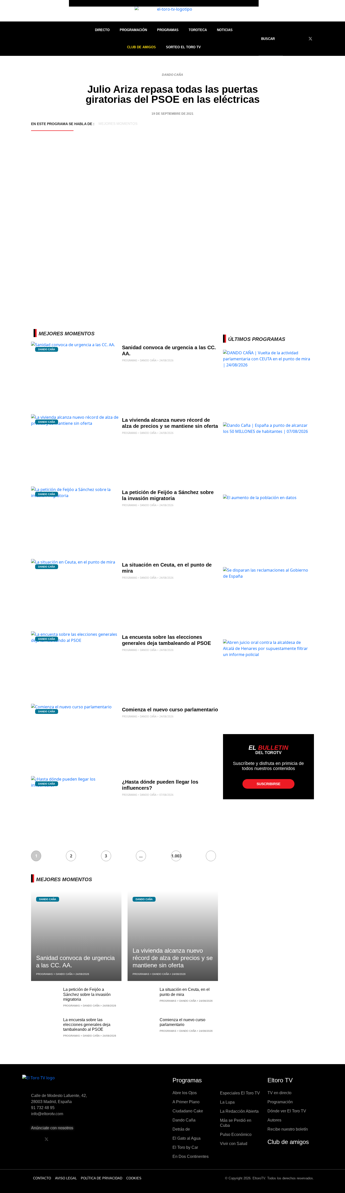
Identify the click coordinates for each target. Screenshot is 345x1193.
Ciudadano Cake (188, 1111)
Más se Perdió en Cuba (235, 1123)
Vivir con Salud (233, 1143)
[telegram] (338, 39)
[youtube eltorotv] (59, 1139)
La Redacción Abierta (239, 1111)
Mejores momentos (117, 124)
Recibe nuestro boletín (287, 1129)
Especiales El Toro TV (240, 1093)
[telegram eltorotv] (85, 1139)
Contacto (42, 1178)
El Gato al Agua (187, 1138)
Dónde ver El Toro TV (286, 1111)
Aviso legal (66, 1178)
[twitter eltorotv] (46, 1139)
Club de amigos (288, 1141)
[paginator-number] (211, 856)
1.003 (176, 856)
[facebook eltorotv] (34, 1139)
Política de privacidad (101, 1178)
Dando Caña (172, 75)
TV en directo (279, 1093)
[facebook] (301, 39)
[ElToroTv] (172, 10)
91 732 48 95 (43, 1108)
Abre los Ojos (185, 1093)
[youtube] (320, 39)
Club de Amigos (141, 47)
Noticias (225, 30)
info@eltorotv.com (47, 1114)
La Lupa (227, 1102)
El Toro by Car (185, 1147)
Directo (102, 30)
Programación (133, 30)
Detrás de (181, 1129)
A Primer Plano (186, 1102)
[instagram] (329, 39)
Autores (274, 1120)
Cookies (133, 1178)
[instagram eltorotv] (72, 1139)
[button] (271, 39)
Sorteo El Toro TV (183, 47)
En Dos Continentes (191, 1156)
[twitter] (310, 39)
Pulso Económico (236, 1134)
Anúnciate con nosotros (52, 1128)
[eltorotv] (65, 1082)
